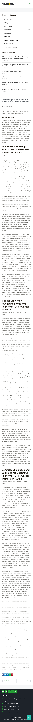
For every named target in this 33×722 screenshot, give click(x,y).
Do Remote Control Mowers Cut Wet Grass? (14, 89)
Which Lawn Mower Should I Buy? (12, 71)
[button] (3, 674)
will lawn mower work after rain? (11, 77)
